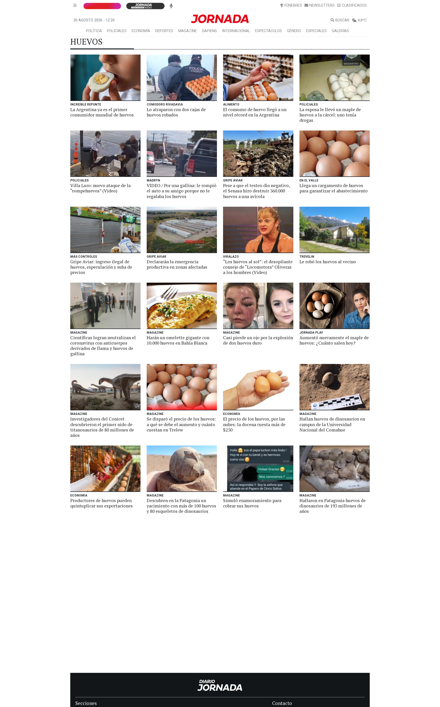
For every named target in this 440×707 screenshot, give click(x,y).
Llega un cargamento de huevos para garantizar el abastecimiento (333, 188)
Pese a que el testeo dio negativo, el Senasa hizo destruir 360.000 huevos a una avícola (256, 190)
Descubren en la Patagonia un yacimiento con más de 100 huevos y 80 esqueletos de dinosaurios (181, 505)
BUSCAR (342, 20)
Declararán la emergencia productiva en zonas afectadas (177, 264)
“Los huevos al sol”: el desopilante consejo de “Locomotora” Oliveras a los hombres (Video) (258, 267)
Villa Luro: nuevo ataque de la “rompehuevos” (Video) (100, 188)
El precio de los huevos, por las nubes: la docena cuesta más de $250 (254, 424)
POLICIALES (117, 31)
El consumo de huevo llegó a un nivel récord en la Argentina (254, 112)
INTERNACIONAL (236, 31)
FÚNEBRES (293, 5)
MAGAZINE (187, 31)
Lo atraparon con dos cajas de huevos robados (176, 112)
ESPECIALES (316, 31)
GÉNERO (294, 31)
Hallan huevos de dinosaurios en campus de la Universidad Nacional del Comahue (332, 424)
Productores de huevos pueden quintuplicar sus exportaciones (101, 503)
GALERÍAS (340, 31)
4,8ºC (362, 20)
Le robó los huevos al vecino (327, 262)
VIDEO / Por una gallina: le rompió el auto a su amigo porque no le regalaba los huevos (181, 190)
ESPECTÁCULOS (268, 31)
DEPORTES (164, 31)
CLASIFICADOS (354, 5)
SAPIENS (209, 31)
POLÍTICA (94, 31)
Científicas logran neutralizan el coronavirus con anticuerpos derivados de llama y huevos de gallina (103, 346)
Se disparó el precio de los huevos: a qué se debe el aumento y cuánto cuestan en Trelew (181, 424)
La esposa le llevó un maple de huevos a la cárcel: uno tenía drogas (330, 115)
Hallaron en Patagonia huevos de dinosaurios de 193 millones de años (332, 505)
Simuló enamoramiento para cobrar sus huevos (252, 503)
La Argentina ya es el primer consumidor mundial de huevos (102, 112)
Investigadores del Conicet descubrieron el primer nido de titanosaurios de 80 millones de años (102, 427)
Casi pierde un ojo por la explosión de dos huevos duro (258, 340)
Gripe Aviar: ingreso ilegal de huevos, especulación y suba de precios (101, 267)
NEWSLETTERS (322, 5)
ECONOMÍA (141, 31)
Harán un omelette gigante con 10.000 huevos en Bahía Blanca (178, 340)
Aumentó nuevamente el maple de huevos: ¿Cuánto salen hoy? (334, 340)
